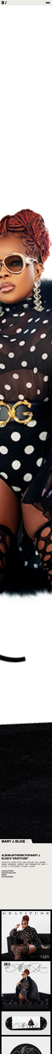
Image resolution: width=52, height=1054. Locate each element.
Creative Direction (9, 873)
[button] (47, 3)
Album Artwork (8, 871)
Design (4, 875)
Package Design (7, 877)
